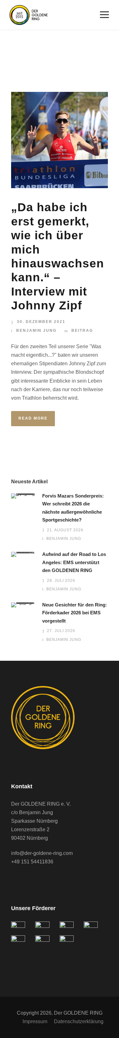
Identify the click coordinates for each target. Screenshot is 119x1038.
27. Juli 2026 (61, 631)
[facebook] (14, 879)
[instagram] (39, 879)
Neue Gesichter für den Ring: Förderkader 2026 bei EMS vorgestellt (74, 612)
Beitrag (82, 330)
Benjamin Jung (36, 330)
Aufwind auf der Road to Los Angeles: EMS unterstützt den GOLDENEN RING (74, 562)
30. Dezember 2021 (41, 321)
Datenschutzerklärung (78, 1021)
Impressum (35, 1021)
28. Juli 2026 (61, 580)
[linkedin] (27, 879)
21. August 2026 (65, 530)
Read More (33, 418)
